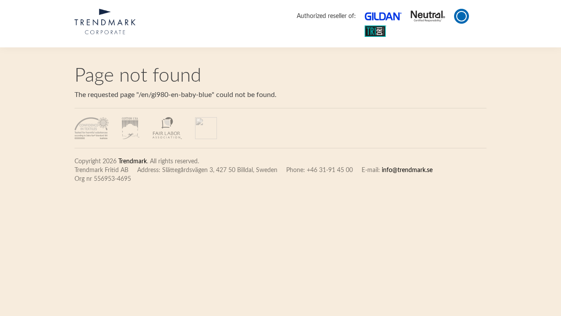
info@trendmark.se (407, 170)
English (461, 16)
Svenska (477, 16)
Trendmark (132, 161)
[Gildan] (105, 21)
